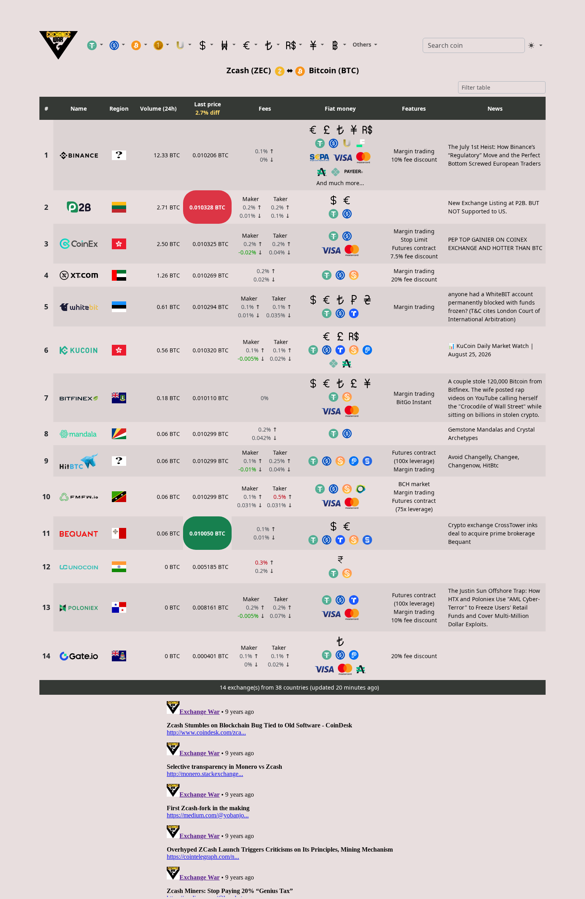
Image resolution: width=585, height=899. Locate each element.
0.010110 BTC (210, 398)
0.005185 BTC (210, 567)
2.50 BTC (168, 244)
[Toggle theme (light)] (535, 45)
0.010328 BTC (207, 207)
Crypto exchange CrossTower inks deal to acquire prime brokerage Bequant (493, 533)
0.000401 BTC (210, 656)
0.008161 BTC (210, 607)
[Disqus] (292, 797)
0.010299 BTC (210, 434)
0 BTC (172, 567)
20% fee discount (414, 656)
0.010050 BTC (207, 533)
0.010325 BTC (210, 244)
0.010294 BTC (210, 307)
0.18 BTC (168, 398)
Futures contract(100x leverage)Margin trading (414, 461)
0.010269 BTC (210, 275)
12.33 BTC (167, 155)
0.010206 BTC (210, 155)
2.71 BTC (168, 207)
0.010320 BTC (210, 350)
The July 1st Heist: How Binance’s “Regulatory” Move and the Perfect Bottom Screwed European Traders (494, 155)
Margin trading (414, 307)
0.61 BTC (168, 307)
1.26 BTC (168, 275)
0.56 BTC (168, 350)
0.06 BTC (168, 434)
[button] (95, 45)
